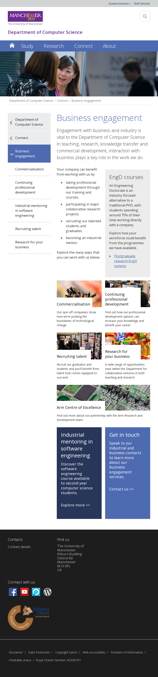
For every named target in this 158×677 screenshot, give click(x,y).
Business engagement (86, 101)
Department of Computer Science (31, 101)
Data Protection (39, 652)
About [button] (109, 45)
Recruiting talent (28, 229)
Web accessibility (94, 652)
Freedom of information (127, 652)
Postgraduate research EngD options (125, 261)
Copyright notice (66, 652)
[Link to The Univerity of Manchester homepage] (25, 18)
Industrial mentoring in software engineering (31, 210)
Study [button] (27, 45)
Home (12, 45)
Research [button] (54, 45)
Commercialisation (29, 169)
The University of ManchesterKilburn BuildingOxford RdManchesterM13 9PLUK (70, 558)
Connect (62, 101)
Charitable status (20, 660)
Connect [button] (83, 45)
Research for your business (29, 244)
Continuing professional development (25, 187)
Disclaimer (16, 652)
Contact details (19, 547)
